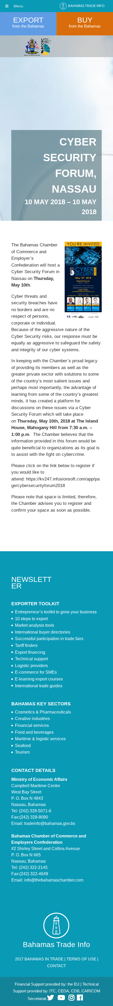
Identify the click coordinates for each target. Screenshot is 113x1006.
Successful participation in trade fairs (49, 638)
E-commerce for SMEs (36, 672)
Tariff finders (26, 645)
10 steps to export (31, 618)
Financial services (32, 725)
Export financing (30, 652)
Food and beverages (34, 732)
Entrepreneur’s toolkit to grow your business (56, 612)
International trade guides (38, 686)
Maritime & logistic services (40, 739)
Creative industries (32, 718)
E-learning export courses (39, 679)
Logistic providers (31, 665)
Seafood (23, 745)
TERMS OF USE (81, 959)
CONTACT (56, 966)
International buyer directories (42, 632)
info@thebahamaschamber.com (53, 880)
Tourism (22, 752)
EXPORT (28, 20)
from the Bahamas (28, 26)
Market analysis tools (34, 625)
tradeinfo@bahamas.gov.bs (49, 823)
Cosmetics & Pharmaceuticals (43, 712)
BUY (85, 20)
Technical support (31, 659)
